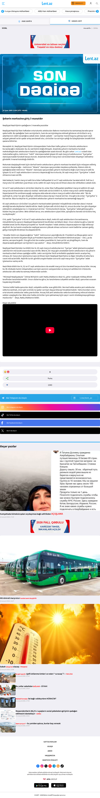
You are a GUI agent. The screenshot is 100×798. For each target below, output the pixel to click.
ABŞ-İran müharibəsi (47, 11)
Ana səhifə (87, 28)
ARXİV (50, 751)
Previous (2, 11)
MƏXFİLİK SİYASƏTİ (50, 760)
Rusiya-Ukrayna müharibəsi (16, 11)
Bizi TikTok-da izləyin (13, 415)
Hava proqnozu (72, 11)
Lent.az (78, 151)
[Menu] (3, 3)
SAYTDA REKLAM (50, 742)
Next (97, 11)
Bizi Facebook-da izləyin (14, 423)
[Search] (97, 3)
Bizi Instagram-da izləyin (15, 407)
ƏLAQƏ (50, 746)
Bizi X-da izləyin (12, 431)
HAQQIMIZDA (50, 755)
